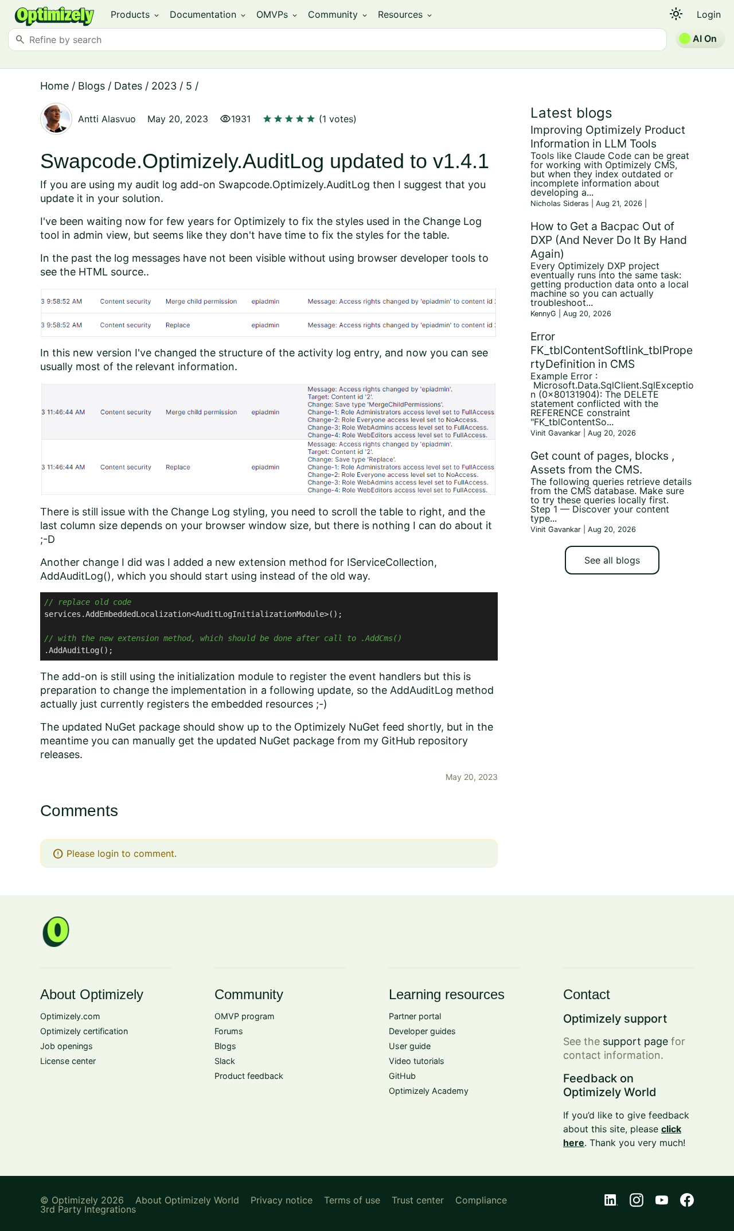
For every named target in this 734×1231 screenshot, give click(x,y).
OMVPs (277, 14)
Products (136, 14)
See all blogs (612, 560)
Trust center (418, 1200)
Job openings (66, 1046)
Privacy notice (282, 1200)
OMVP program (244, 1016)
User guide (410, 1046)
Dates (128, 86)
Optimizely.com (70, 1016)
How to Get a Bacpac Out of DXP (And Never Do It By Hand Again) (608, 240)
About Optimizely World (187, 1200)
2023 (164, 86)
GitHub (402, 1076)
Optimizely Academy (428, 1091)
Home (54, 86)
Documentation (208, 14)
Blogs (91, 86)
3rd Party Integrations (88, 1209)
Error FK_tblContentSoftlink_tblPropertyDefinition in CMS (611, 350)
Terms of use (352, 1200)
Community (338, 14)
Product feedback (248, 1076)
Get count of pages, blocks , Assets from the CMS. (602, 462)
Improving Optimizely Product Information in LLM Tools (607, 136)
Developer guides (422, 1031)
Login (709, 14)
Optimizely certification (84, 1031)
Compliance (481, 1200)
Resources (406, 14)
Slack (224, 1061)
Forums (228, 1031)
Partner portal (415, 1016)
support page (635, 1041)
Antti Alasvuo (107, 119)
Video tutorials (416, 1061)
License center (68, 1061)
